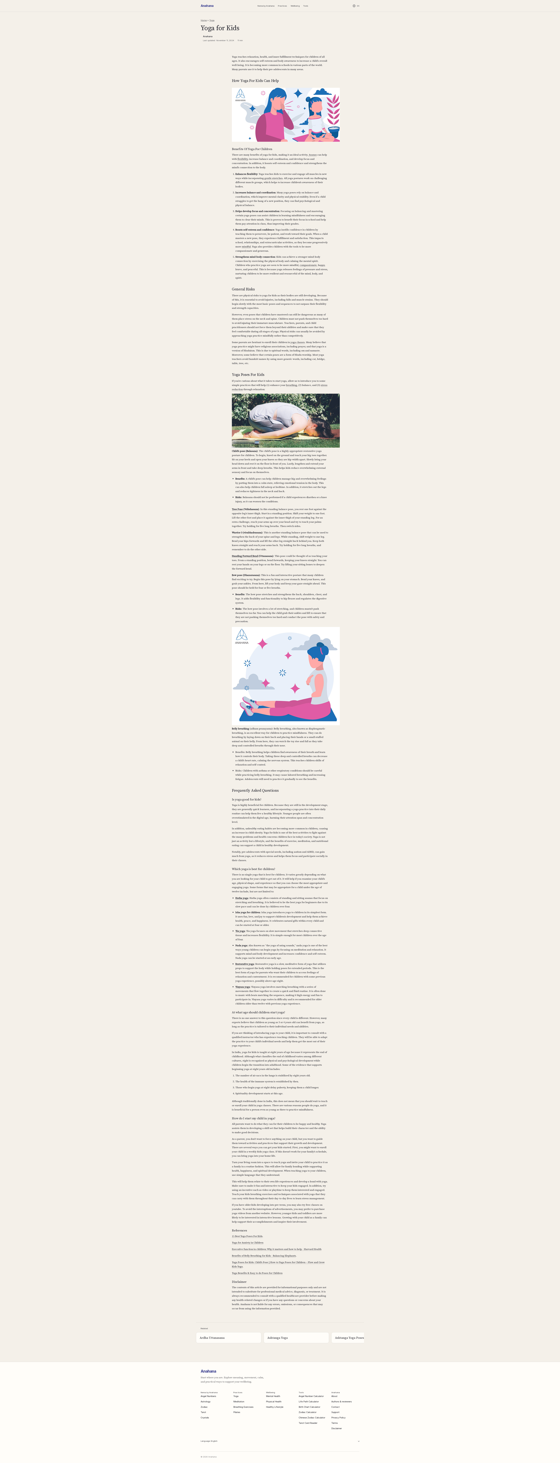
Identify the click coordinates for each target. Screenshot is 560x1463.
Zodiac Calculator (307, 1412)
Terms (334, 1423)
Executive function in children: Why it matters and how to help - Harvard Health (276, 1249)
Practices (282, 6)
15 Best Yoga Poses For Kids (247, 1236)
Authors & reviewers (341, 1401)
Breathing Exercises (243, 1407)
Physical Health (273, 1401)
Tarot (203, 1412)
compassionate (308, 265)
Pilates (236, 1412)
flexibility (242, 159)
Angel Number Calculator (311, 1396)
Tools (305, 6)
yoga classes (297, 342)
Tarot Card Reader (308, 1423)
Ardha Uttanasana (212, 1338)
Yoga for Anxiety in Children (247, 1242)
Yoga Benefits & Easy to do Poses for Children (257, 1273)
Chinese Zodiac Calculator (312, 1417)
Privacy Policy (338, 1417)
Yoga (211, 20)
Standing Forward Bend (245, 556)
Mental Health (273, 1396)
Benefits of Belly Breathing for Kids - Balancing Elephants (264, 1255)
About (334, 1396)
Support (335, 1412)
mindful (246, 246)
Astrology (205, 1401)
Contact (335, 1407)
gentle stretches (273, 178)
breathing (291, 385)
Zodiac (204, 1407)
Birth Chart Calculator (309, 1407)
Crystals (205, 1417)
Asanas (312, 154)
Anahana (207, 6)
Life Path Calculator (309, 1401)
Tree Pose (237, 509)
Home (204, 20)
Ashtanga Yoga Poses (349, 1338)
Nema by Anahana (266, 6)
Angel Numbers (208, 1396)
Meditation (238, 1401)
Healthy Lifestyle (274, 1407)
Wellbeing (295, 6)
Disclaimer (336, 1428)
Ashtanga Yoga (277, 1338)
